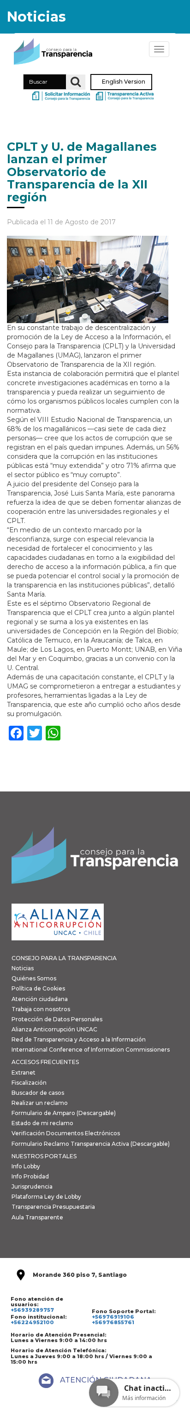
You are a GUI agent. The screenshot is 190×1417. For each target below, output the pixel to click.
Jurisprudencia (32, 1186)
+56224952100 (32, 1322)
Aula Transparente (37, 1217)
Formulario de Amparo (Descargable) (64, 1113)
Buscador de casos (38, 1092)
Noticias (23, 968)
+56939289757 (32, 1310)
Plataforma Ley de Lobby (46, 1196)
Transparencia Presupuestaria (53, 1206)
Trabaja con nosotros (41, 1009)
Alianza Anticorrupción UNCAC (54, 1029)
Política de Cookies (38, 988)
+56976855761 (113, 1322)
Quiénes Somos (34, 978)
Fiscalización (29, 1082)
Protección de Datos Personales (57, 1019)
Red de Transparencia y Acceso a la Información (79, 1039)
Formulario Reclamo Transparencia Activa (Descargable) (91, 1143)
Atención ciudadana (40, 999)
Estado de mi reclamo (42, 1123)
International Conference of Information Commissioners (91, 1049)
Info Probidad (30, 1176)
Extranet (24, 1072)
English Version (123, 82)
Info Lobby (26, 1166)
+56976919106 (113, 1317)
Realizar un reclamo (40, 1102)
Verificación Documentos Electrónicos (66, 1133)
